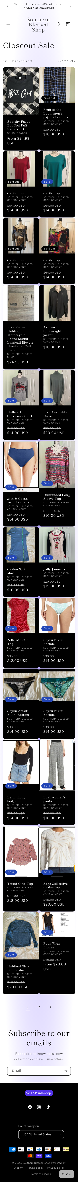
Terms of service (41, 1174)
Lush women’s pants (54, 799)
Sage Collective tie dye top (55, 885)
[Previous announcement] (7, 6)
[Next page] (50, 1007)
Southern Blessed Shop (37, 1163)
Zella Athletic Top (17, 642)
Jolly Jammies (54, 569)
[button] (8, 24)
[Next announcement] (71, 6)
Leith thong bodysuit (16, 799)
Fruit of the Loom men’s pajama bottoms (55, 113)
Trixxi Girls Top (20, 883)
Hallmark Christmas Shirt (19, 414)
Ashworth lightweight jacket (52, 331)
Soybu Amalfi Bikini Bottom (18, 712)
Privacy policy (56, 1167)
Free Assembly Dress (55, 414)
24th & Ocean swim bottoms (18, 500)
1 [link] (28, 1007)
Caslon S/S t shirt (17, 571)
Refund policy (35, 1167)
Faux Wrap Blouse (52, 945)
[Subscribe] (66, 1071)
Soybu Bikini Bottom (53, 642)
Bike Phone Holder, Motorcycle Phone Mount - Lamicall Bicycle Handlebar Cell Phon (20, 338)
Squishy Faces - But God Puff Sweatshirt (19, 125)
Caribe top (15, 193)
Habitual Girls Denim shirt (18, 968)
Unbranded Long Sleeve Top (56, 496)
